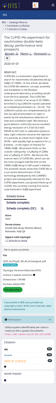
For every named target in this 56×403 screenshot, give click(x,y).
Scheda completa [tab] (17, 202)
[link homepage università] (35, 5)
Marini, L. (26, 53)
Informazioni (14, 319)
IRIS (4, 22)
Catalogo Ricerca (18, 22)
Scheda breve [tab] (15, 196)
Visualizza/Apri (13, 289)
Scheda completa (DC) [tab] (21, 208)
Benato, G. (11, 53)
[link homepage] (10, 5)
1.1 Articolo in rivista (16, 29)
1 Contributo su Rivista (17, 25)
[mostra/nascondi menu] (53, 5)
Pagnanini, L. (42, 53)
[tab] (42, 208)
